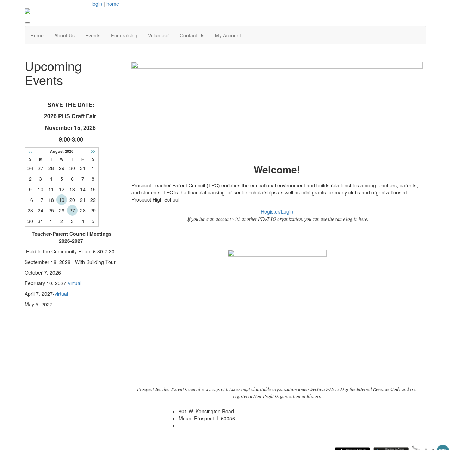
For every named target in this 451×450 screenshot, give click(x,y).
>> (93, 151)
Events (92, 35)
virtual (74, 283)
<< (30, 151)
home (112, 3)
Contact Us (192, 35)
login (97, 3)
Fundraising (124, 35)
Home (37, 35)
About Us (64, 35)
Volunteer (158, 35)
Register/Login (277, 211)
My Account (228, 35)
